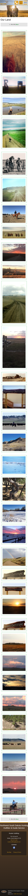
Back (17, 24)
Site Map (9, 852)
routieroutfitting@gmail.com (14, 841)
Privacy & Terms (17, 852)
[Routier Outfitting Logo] (4, 2)
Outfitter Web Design (18, 893)
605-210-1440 (14, 840)
